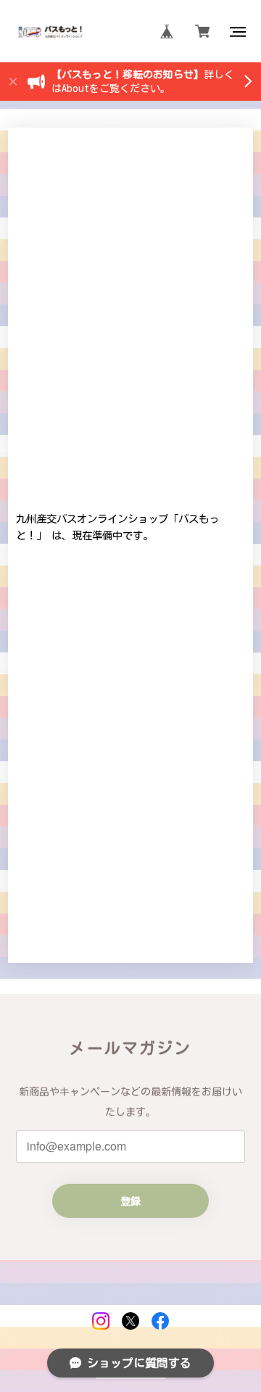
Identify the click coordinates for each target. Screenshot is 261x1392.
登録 (130, 1201)
